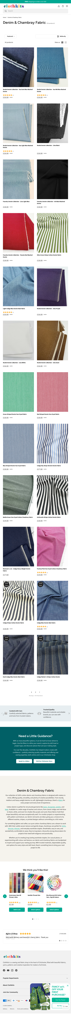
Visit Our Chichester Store (44, 761)
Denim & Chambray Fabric (15, 17)
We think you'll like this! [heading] (35, 870)
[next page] (39, 692)
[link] (35, 937)
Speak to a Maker (24, 761)
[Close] (67, 985)
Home (4, 17)
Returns (12, 1009)
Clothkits (9, 1005)
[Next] (66, 896)
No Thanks (60, 1005)
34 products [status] (9, 42)
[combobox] (35, 11)
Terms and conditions (22, 1009)
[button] (63, 6)
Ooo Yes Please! (60, 1000)
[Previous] (5, 896)
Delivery (5, 1009)
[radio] (62, 42)
